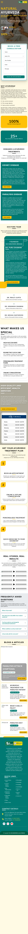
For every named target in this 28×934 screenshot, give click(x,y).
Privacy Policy (18, 793)
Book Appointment (12, 282)
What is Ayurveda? (7, 610)
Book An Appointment (14, 76)
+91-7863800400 (16, 820)
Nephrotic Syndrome (7, 792)
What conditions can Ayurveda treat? (11, 629)
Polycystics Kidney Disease (7, 797)
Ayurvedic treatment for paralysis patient (18, 687)
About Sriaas (8, 802)
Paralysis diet (16, 723)
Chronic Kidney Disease (7, 785)
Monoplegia (19, 780)
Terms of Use (18, 789)
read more (7, 187)
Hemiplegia (19, 782)
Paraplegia (19, 784)
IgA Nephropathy (8, 789)
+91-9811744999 (16, 818)
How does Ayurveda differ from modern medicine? (12, 616)
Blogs (6, 800)
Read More (22, 678)
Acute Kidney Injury (8, 781)
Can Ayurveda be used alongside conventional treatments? (10, 622)
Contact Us (19, 796)
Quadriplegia (19, 786)
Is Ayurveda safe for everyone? (10, 634)
